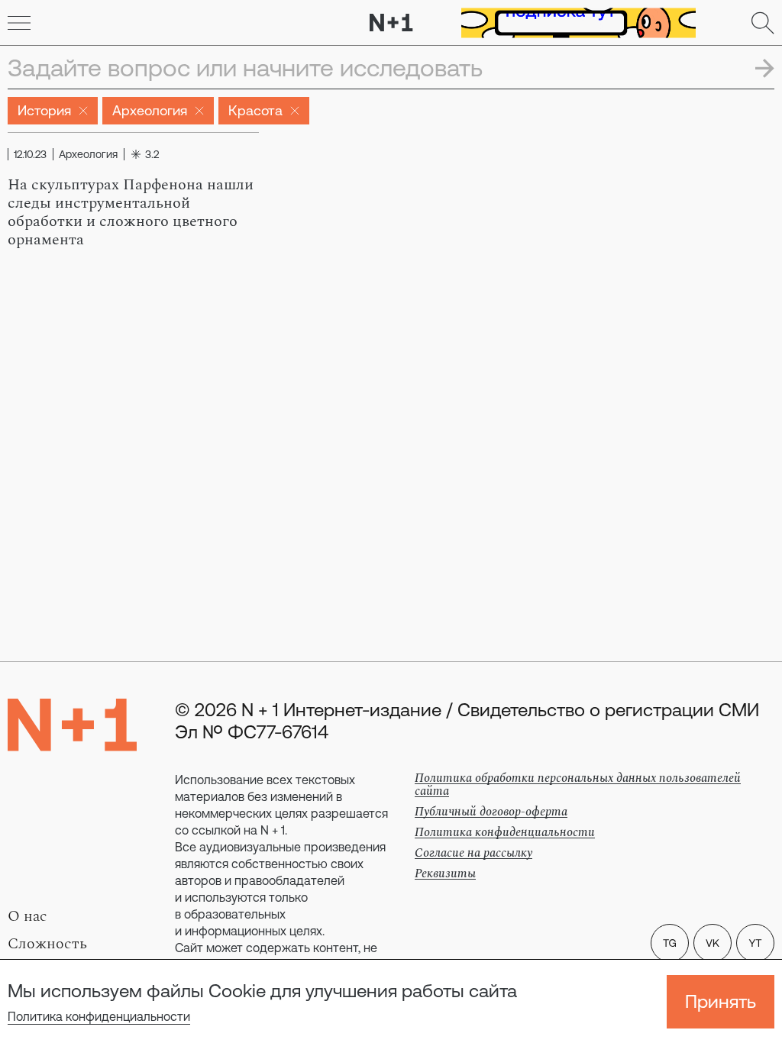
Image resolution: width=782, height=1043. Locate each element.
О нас (27, 916)
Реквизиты (445, 873)
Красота (255, 110)
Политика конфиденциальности (99, 1016)
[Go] (19, 22)
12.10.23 (30, 154)
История (44, 110)
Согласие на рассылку (473, 853)
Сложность (47, 943)
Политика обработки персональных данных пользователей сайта (578, 784)
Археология (149, 110)
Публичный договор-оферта (491, 811)
